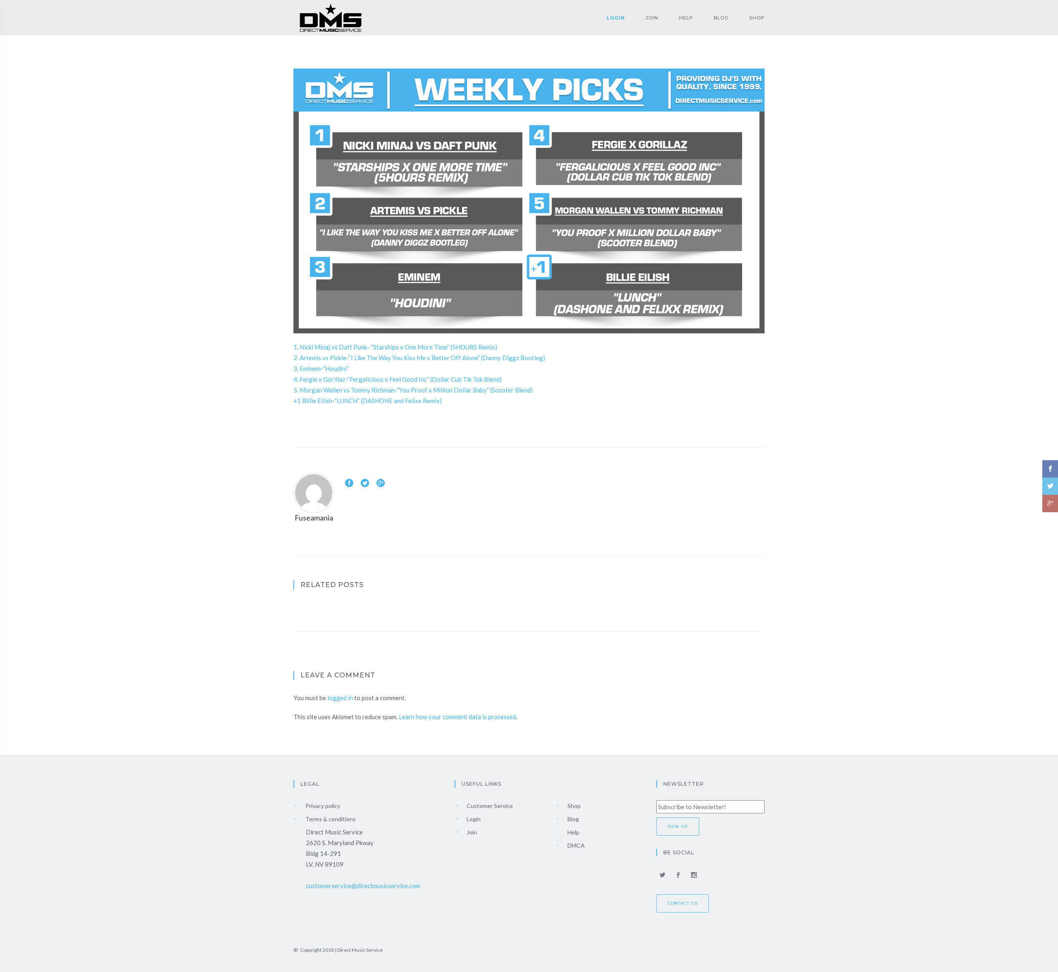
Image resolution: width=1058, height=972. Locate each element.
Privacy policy (322, 805)
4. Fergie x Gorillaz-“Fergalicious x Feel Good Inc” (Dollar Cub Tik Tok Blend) (397, 379)
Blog (721, 18)
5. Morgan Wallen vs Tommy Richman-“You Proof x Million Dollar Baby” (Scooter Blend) (413, 390)
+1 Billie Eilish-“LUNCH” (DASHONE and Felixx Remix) (367, 400)
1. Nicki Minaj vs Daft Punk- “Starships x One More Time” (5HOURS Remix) (395, 347)
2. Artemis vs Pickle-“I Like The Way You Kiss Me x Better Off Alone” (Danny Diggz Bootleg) (419, 357)
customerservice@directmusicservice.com (363, 885)
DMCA (575, 845)
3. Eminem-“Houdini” (321, 368)
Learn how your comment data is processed (457, 716)
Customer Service (489, 805)
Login (616, 18)
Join (652, 18)
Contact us (682, 903)
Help (686, 18)
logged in (340, 697)
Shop (757, 18)
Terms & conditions (330, 818)
